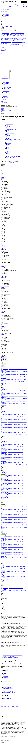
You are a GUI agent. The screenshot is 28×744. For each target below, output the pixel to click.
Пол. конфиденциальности (12, 655)
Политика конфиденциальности (11, 655)
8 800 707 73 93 (5, 9)
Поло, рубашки (16, 40)
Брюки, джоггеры (8, 40)
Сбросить (4, 358)
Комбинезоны (14, 38)
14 (4, 609)
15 (4, 611)
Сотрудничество (7, 687)
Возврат (5, 690)
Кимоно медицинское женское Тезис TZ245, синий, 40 (14, 527)
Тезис (4, 673)
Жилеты (3, 42)
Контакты (5, 92)
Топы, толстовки (12, 35)
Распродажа (18, 5)
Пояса (23, 45)
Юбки (22, 40)
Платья (9, 42)
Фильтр (2, 165)
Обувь (4, 16)
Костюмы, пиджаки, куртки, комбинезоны (12, 33)
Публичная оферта (8, 653)
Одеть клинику (7, 684)
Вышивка (5, 686)
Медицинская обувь (8, 140)
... (3, 608)
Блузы (17, 33)
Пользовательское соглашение (10, 657)
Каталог (2, 5)
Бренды (5, 94)
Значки (20, 45)
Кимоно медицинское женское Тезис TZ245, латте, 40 (14, 435)
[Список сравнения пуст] (1, 23)
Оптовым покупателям (9, 692)
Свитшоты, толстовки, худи (18, 42)
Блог (4, 678)
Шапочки (12, 45)
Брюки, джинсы (10, 160)
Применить (3, 177)
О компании (6, 91)
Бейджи (16, 45)
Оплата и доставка (8, 688)
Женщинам (6, 14)
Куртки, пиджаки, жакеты (7, 39)
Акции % (5, 97)
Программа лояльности (9, 691)
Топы (6, 42)
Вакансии (5, 677)
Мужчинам (6, 15)
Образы (5, 96)
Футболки (7, 36)
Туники (18, 35)
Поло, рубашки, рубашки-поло (13, 156)
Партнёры (5, 701)
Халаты (14, 33)
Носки (2, 47)
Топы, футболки (15, 44)
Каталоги (5, 676)
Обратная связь (7, 698)
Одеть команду (11, 5)
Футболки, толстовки (19, 39)
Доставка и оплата (25, 5)
